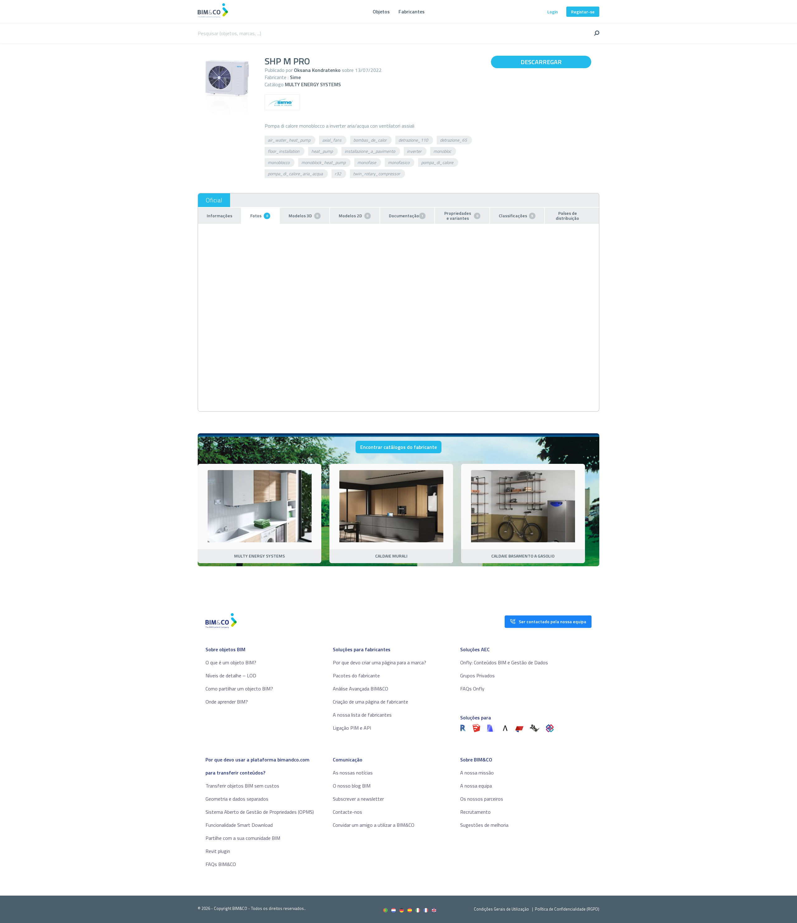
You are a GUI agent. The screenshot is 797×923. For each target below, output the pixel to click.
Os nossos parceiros (481, 799)
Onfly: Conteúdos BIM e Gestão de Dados (504, 662)
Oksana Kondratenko (317, 70)
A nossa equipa (476, 785)
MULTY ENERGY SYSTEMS (313, 84)
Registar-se (583, 11)
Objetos (381, 11)
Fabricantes (411, 11)
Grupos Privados (477, 675)
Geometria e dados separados (236, 799)
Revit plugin (217, 851)
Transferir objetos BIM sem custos (242, 785)
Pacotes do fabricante (356, 675)
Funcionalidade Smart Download (239, 825)
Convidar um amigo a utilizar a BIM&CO (373, 825)
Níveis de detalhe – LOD (230, 675)
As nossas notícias (353, 772)
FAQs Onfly (472, 688)
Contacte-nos (347, 812)
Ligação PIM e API (352, 728)
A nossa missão (477, 772)
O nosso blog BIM (351, 785)
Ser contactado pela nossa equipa (552, 621)
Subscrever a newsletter (358, 799)
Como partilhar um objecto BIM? (239, 688)
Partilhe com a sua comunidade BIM (242, 838)
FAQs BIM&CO (220, 864)
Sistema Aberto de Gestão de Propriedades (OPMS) (259, 812)
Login (552, 11)
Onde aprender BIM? (226, 701)
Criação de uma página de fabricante (370, 701)
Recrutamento (475, 812)
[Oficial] (214, 200)
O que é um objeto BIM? (230, 662)
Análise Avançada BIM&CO (360, 688)
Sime (295, 77)
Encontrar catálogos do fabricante (398, 447)
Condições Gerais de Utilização (502, 909)
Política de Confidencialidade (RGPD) (567, 909)
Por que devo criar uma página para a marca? (379, 662)
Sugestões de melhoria (484, 825)
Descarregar (541, 62)
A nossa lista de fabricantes (362, 714)
